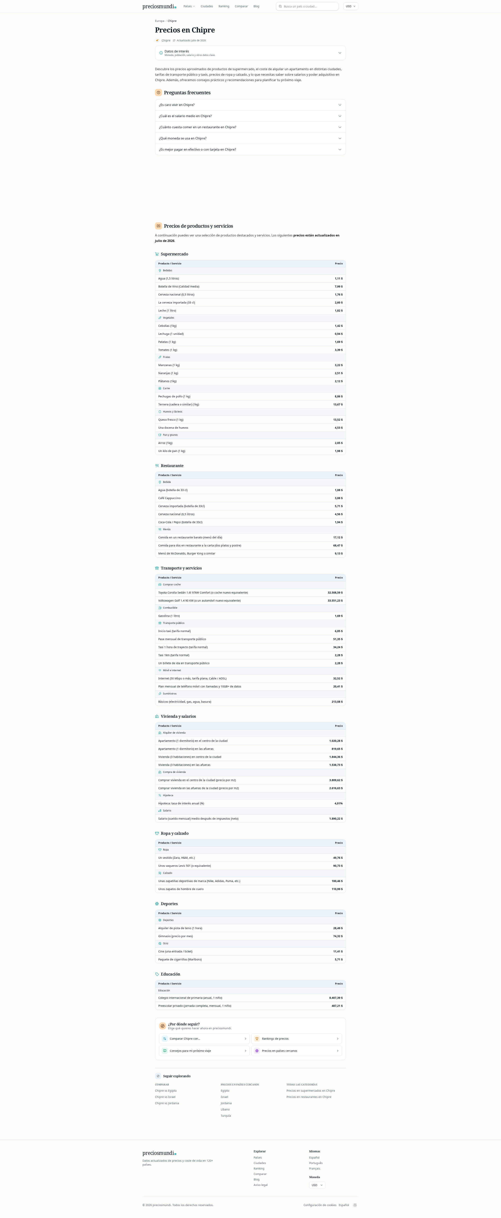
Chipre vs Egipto (166, 1090)
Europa (159, 21)
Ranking (224, 6)
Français (314, 1168)
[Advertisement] (250, 187)
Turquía (226, 1115)
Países (188, 6)
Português (316, 1163)
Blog (256, 6)
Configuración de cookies (320, 1205)
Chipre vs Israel (165, 1097)
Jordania (226, 1103)
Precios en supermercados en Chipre (311, 1090)
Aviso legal (261, 1185)
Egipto (225, 1090)
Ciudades (207, 6)
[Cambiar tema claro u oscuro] (355, 1205)
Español (314, 1157)
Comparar (241, 6)
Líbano (225, 1109)
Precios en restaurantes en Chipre (309, 1097)
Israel (224, 1097)
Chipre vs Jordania (167, 1103)
